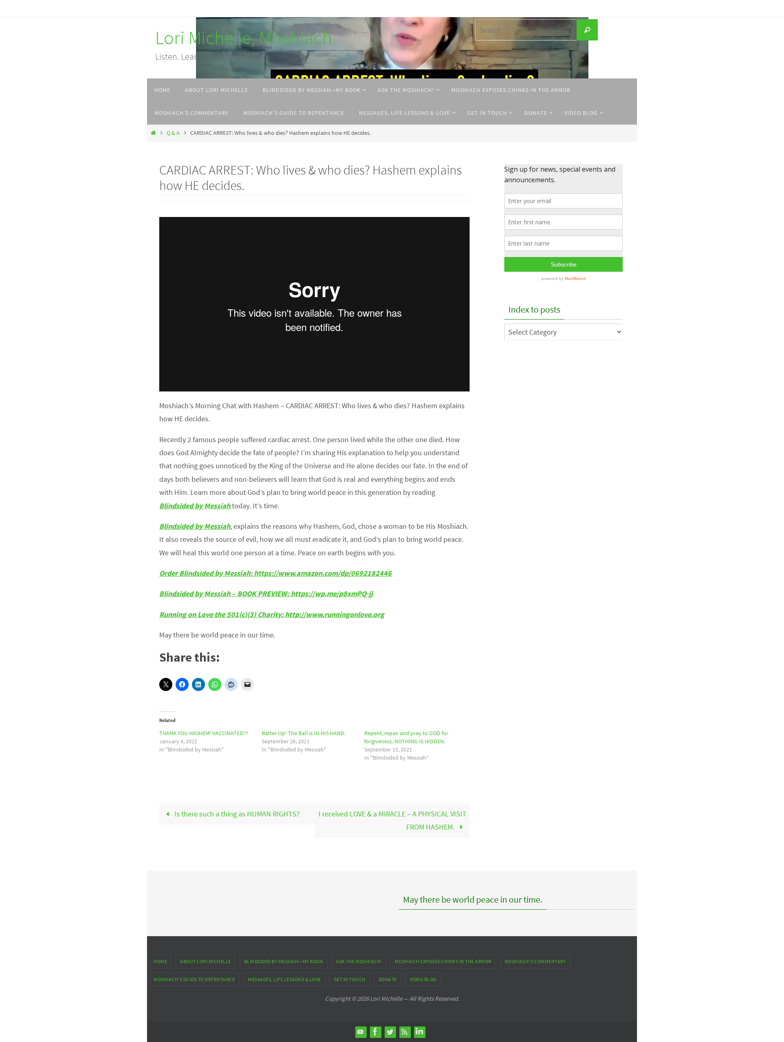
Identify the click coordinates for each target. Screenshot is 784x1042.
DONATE (388, 979)
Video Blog (423, 979)
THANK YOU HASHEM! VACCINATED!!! (203, 733)
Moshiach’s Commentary (535, 961)
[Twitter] (390, 1031)
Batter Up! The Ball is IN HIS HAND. (303, 733)
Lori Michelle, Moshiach (243, 37)
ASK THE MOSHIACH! (359, 961)
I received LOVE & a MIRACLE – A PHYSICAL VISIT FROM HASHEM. (392, 820)
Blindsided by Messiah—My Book (283, 961)
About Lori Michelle (205, 961)
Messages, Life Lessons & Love (284, 979)
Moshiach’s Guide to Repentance (194, 979)
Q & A (173, 132)
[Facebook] (375, 1031)
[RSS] (404, 1031)
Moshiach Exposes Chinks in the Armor (443, 961)
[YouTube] (360, 1031)
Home (160, 961)
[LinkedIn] (419, 1031)
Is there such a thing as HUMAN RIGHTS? (236, 813)
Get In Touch (349, 979)
